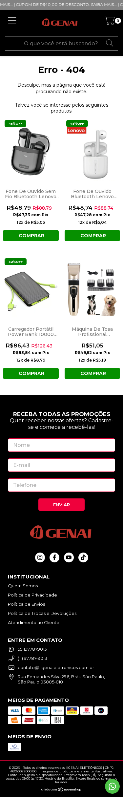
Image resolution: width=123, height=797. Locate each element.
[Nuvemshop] (61, 789)
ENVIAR (61, 504)
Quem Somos (23, 585)
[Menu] (12, 23)
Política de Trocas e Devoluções (42, 613)
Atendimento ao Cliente (33, 622)
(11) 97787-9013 (32, 658)
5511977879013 (32, 649)
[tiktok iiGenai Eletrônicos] (83, 557)
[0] (109, 22)
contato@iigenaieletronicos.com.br (56, 667)
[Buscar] (109, 42)
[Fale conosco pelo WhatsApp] (112, 786)
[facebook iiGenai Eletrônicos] (54, 557)
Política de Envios (26, 604)
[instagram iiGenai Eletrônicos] (40, 557)
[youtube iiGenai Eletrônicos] (69, 557)
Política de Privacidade (32, 595)
